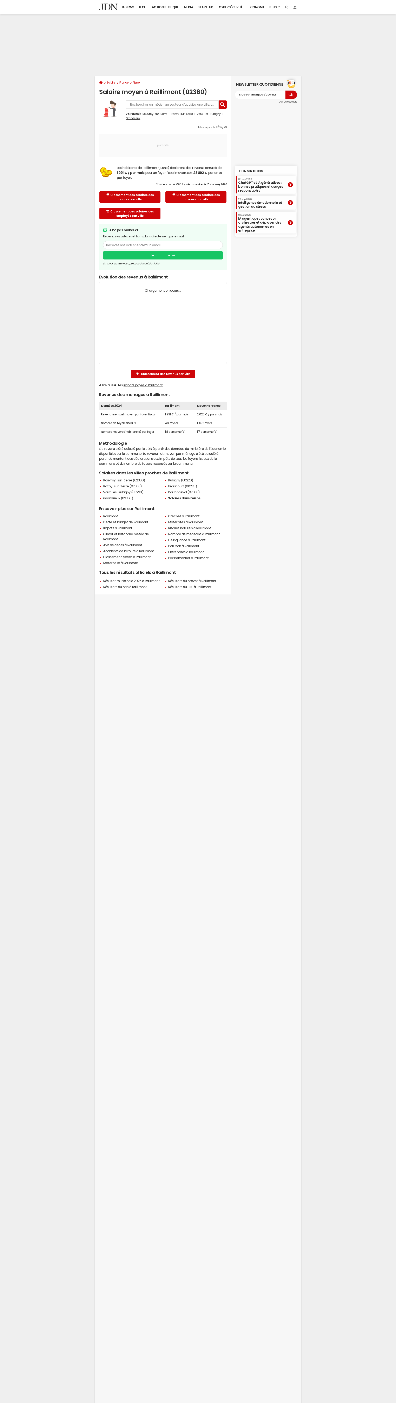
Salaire (111, 82)
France (124, 82)
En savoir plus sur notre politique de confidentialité (131, 263)
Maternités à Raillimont (185, 522)
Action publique (165, 7)
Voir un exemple (288, 101)
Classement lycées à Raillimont (127, 557)
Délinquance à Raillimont (186, 540)
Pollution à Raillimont (183, 546)
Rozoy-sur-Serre (182, 113)
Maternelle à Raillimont (120, 563)
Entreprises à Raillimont (186, 552)
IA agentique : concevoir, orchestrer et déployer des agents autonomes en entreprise (259, 223)
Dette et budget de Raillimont (125, 522)
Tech (142, 7)
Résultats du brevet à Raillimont (192, 580)
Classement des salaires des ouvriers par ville (198, 197)
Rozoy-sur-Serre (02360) (122, 486)
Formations (251, 171)
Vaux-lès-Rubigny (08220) (123, 492)
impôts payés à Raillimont (143, 385)
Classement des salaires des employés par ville (132, 213)
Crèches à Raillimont (183, 516)
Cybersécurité (231, 7)
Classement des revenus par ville (166, 374)
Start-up (205, 7)
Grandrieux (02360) (118, 498)
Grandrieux (133, 118)
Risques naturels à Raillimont (189, 528)
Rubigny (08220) (180, 480)
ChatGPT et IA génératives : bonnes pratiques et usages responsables (260, 185)
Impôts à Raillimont (117, 528)
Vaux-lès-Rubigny (209, 113)
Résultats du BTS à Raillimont (189, 586)
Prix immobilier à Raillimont (188, 558)
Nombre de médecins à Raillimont (194, 534)
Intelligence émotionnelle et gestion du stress (260, 203)
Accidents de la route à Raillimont (128, 551)
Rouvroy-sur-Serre (155, 113)
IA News (128, 7)
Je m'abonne (160, 255)
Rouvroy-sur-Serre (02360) (124, 480)
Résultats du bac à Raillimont (125, 586)
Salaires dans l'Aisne (184, 498)
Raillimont (110, 516)
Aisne (136, 82)
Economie (257, 7)
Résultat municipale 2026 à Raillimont (131, 580)
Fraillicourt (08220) (182, 486)
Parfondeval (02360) (184, 492)
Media (188, 7)
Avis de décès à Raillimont (122, 545)
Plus (273, 7)
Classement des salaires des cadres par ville (132, 197)
